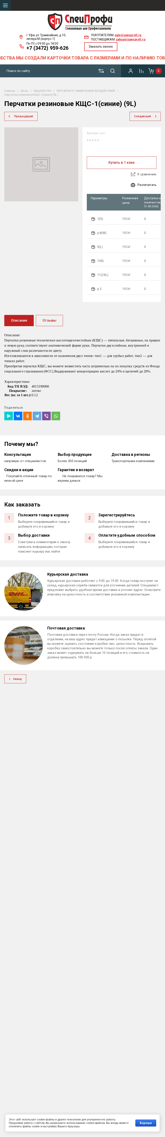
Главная (9, 90)
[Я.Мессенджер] (8, 416)
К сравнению (147, 174)
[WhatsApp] (56, 416)
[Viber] (46, 416)
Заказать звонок (101, 46)
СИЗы (24, 90)
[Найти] (114, 70)
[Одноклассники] (27, 416)
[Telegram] (37, 416)
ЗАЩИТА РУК (42, 90)
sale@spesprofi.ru (128, 35)
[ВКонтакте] (18, 416)
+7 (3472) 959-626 (47, 48)
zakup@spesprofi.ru (130, 39)
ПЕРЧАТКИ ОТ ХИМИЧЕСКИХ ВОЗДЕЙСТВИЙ (86, 90)
